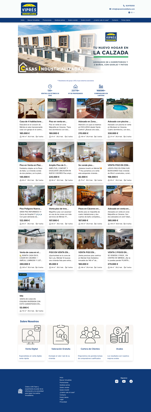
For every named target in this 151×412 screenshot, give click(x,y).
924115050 (130, 6)
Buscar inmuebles (33, 20)
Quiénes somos (60, 20)
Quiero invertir (85, 20)
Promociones (47, 20)
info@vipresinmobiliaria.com (123, 9)
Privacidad (63, 402)
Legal (61, 399)
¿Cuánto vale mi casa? (101, 20)
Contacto (115, 20)
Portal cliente (125, 20)
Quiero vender (73, 20)
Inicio (22, 20)
